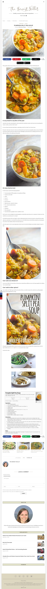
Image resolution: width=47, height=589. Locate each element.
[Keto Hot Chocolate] (40, 544)
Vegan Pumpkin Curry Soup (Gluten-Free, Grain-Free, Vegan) (37, 450)
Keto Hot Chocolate (7, 542)
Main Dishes (15, 20)
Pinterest (17, 347)
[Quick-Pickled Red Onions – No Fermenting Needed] (40, 551)
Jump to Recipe (20, 62)
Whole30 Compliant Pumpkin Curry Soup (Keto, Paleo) (23, 450)
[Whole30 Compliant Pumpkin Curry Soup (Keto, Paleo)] (23, 445)
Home (4, 20)
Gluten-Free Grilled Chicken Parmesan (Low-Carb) (14, 535)
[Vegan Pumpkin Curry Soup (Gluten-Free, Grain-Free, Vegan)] (37, 445)
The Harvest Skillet (22, 27)
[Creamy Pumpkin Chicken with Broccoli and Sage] (9, 445)
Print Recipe (28, 62)
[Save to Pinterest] (1, 298)
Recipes (8, 20)
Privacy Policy (23, 580)
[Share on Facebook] (1, 294)
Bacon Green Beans (23, 369)
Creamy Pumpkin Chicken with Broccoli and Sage (8, 450)
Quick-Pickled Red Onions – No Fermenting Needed (15, 549)
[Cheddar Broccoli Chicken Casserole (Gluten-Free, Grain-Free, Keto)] (40, 558)
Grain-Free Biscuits (23, 388)
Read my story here (35, 527)
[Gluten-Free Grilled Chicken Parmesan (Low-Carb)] (40, 537)
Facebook (12, 347)
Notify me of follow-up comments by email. (14, 491)
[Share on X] (1, 296)
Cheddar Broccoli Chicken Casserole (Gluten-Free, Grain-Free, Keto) (19, 556)
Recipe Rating (6, 474)
